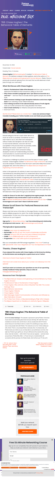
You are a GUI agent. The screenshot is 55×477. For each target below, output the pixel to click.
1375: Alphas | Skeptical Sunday (29, 379)
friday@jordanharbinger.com (12, 272)
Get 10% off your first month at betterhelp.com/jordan (29, 232)
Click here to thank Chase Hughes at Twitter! (17, 258)
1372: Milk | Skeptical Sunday (29, 402)
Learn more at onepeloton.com (20, 230)
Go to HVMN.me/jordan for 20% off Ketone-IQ (23, 236)
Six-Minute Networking (17, 221)
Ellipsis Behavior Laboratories (13, 289)
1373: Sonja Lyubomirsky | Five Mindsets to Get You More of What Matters (30, 396)
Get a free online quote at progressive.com (27, 238)
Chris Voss (38, 243)
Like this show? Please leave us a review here (17, 114)
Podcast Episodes (16, 68)
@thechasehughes (19, 74)
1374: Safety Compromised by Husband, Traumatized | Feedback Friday (30, 388)
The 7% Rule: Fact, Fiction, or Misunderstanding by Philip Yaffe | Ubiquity (26, 299)
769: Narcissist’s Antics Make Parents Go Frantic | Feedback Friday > (44, 344)
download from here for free (26, 199)
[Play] (20, 129)
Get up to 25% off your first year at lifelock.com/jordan (27, 234)
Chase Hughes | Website (12, 291)
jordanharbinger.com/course (33, 223)
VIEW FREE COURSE (27, 431)
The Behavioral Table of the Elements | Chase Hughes (21, 283)
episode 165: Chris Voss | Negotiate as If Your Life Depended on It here (28, 245)
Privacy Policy (39, 473)
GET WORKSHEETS (28, 367)
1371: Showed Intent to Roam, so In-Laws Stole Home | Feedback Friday (30, 411)
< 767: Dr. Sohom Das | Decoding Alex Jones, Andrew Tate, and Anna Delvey (10, 345)
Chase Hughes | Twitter (11, 293)
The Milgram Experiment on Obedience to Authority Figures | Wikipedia (26, 301)
